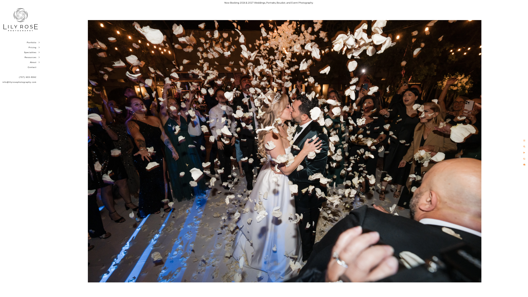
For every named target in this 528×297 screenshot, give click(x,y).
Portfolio (31, 42)
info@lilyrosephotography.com (19, 82)
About (33, 62)
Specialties (30, 52)
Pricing (32, 47)
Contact (32, 67)
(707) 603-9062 (27, 77)
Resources (30, 57)
